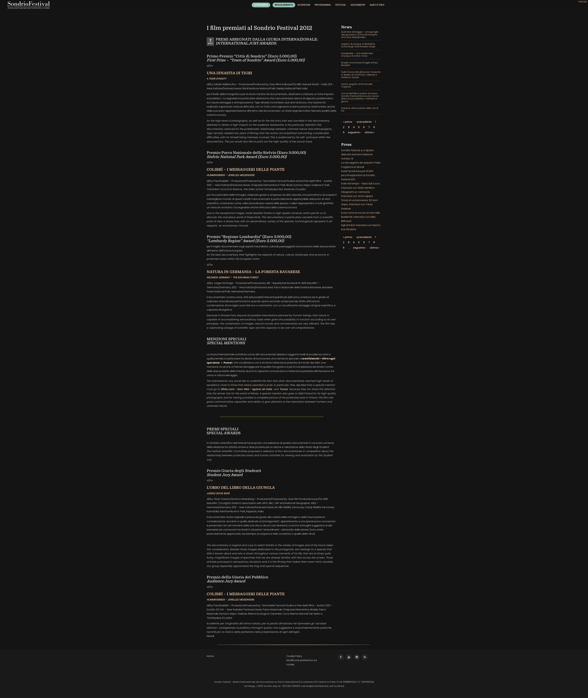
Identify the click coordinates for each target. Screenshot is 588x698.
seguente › (354, 132)
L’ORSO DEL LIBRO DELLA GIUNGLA (241, 487)
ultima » (369, 132)
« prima (347, 122)
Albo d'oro (377, 5)
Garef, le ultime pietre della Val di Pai (359, 109)
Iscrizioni (304, 5)
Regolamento (284, 5)
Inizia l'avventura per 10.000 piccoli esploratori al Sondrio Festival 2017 (358, 175)
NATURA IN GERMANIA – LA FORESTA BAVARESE (253, 272)
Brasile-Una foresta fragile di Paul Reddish (359, 64)
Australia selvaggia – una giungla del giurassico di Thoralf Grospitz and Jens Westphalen (359, 34)
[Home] (30, 5)
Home (210, 656)
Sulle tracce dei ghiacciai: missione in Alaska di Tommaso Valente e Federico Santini (361, 74)
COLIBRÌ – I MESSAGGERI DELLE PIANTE (246, 169)
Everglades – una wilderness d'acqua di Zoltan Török (357, 54)
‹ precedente (364, 122)
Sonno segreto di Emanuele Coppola (356, 85)
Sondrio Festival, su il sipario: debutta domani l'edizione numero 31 (357, 154)
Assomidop (358, 5)
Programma (323, 5)
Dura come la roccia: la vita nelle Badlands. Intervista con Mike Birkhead (360, 217)
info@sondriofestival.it (317, 686)
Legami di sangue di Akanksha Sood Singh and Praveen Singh (358, 45)
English (583, 1)
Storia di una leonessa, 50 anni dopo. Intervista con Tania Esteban (359, 204)
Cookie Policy (294, 656)
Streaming (261, 5)
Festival (340, 5)
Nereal (340, 686)
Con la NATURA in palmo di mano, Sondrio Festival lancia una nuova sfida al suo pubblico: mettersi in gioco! (360, 97)
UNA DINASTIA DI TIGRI (229, 73)
